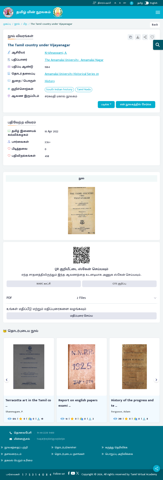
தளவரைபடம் (12, 454)
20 (97, 74)
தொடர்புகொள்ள (65, 447)
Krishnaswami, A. (56, 52)
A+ (124, 3)
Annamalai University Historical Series (70, 74)
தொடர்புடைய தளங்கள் (69, 454)
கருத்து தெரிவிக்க (116, 447)
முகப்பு (7, 24)
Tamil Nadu (84, 89)
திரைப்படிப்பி (104, 3)
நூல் (17, 24)
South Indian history (59, 89)
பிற (25, 24)
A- (115, 3)
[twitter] (78, 473)
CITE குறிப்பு (119, 283)
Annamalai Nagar (92, 60)
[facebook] (69, 473)
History (50, 81)
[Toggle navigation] (158, 12)
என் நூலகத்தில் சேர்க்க (135, 104)
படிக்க (105, 104)
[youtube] (73, 473)
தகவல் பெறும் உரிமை (18, 460)
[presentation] (6, 380)
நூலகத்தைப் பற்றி (16, 447)
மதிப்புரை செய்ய (81, 315)
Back (155, 24)
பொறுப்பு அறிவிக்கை (119, 454)
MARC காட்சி (44, 283)
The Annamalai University (62, 60)
